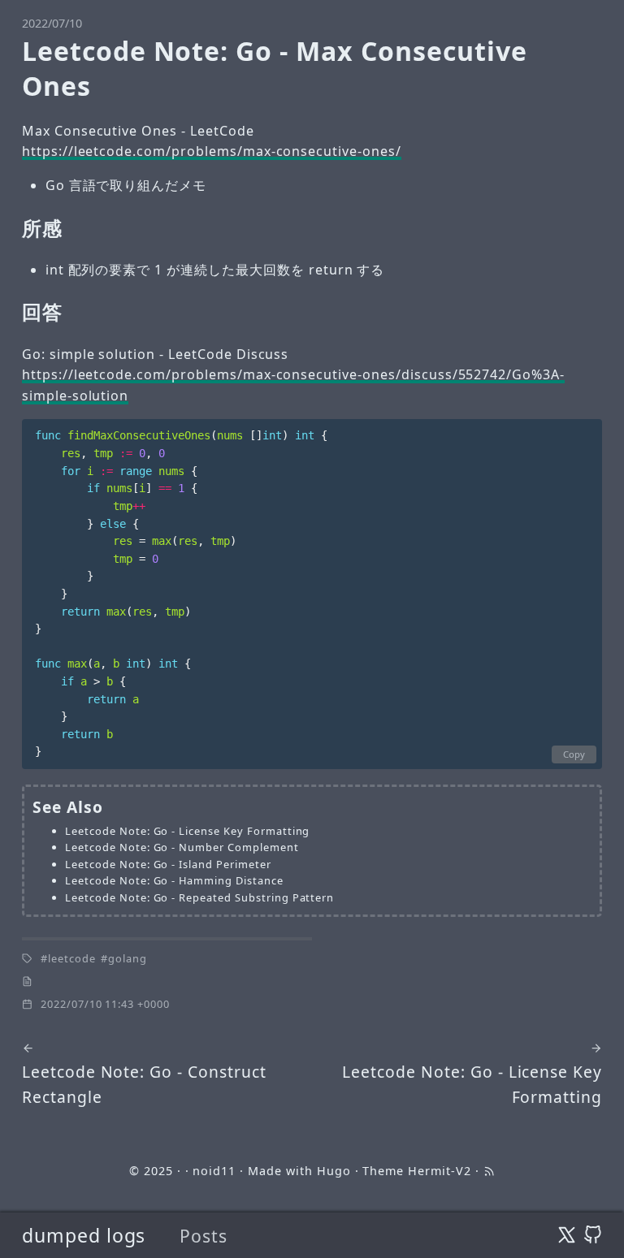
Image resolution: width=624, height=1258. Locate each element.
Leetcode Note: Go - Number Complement (182, 847)
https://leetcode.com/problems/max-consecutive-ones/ (211, 151)
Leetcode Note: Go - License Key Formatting (187, 831)
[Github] (592, 1235)
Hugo (334, 1170)
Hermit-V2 (439, 1170)
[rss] (489, 1170)
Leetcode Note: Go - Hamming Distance (174, 880)
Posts (204, 1235)
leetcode (72, 958)
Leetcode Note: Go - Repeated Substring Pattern (199, 897)
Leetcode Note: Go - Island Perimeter (168, 864)
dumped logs (84, 1235)
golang (127, 958)
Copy (574, 754)
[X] (566, 1235)
